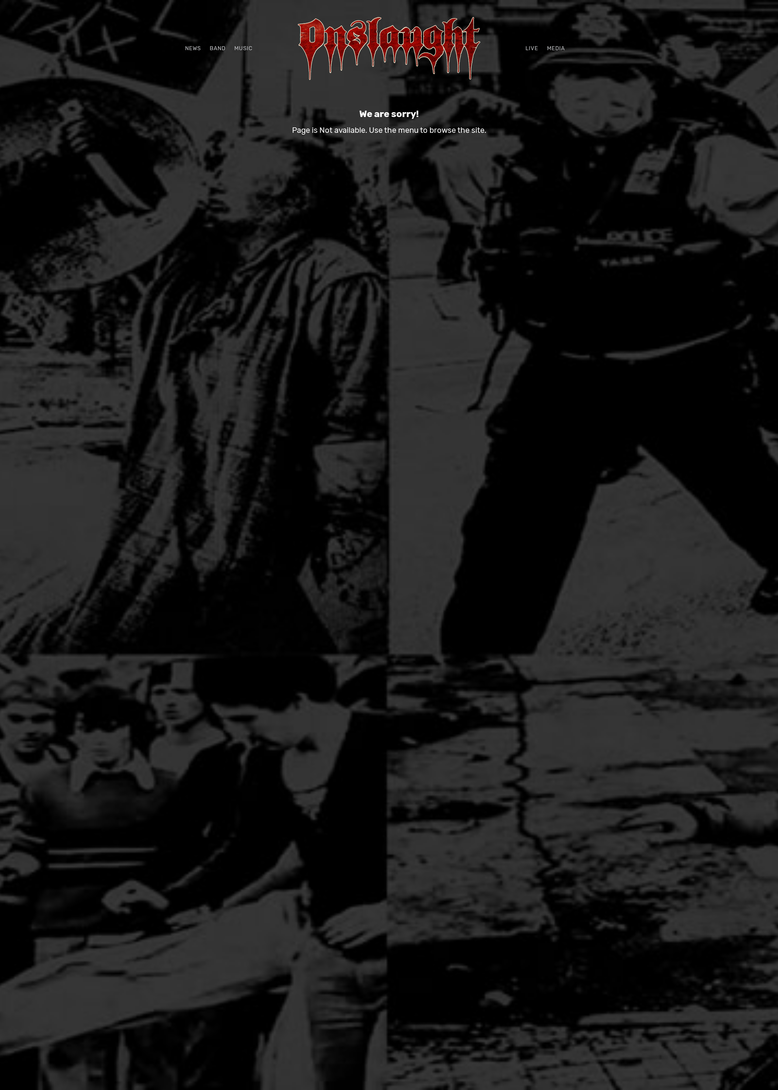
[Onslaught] (389, 47)
